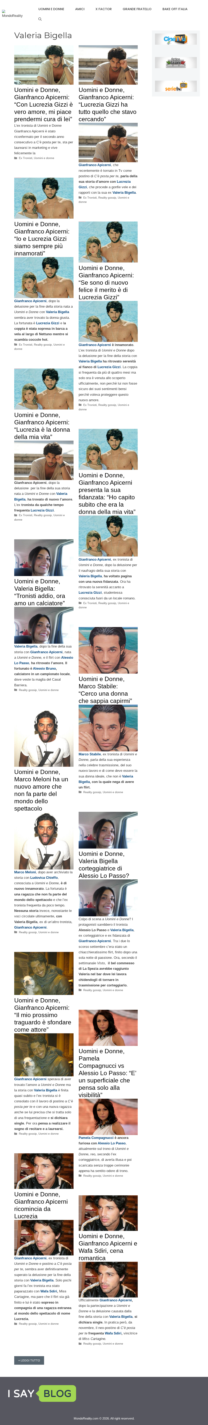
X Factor (103, 9)
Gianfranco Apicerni (95, 345)
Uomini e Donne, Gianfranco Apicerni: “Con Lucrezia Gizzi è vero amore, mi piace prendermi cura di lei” (43, 104)
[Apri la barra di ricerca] (40, 19)
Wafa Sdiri (48, 1291)
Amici (79, 9)
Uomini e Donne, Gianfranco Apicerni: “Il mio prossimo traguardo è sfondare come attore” (42, 1015)
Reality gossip (107, 197)
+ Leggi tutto (29, 1360)
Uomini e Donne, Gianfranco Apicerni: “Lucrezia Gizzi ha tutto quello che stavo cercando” (107, 104)
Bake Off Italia (174, 9)
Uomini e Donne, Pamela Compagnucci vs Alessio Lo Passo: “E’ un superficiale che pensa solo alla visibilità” (107, 1073)
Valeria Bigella (90, 361)
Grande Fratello (137, 9)
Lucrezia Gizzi (48, 323)
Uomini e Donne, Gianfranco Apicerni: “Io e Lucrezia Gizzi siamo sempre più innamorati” (41, 239)
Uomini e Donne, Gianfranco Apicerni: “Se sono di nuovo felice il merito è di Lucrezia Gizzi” (106, 283)
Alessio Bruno (44, 668)
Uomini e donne (51, 9)
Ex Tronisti (25, 158)
